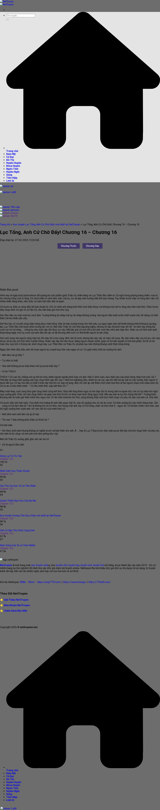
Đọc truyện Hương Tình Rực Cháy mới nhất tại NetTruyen (30, 515)
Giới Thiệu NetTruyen (16, 599)
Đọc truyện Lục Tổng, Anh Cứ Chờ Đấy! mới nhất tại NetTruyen (46, 224)
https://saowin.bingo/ (75, 582)
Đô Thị (10, 159)
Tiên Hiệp (11, 177)
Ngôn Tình (12, 168)
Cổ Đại (10, 156)
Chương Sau (92, 245)
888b (23, 582)
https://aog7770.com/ (49, 582)
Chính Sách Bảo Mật (15, 610)
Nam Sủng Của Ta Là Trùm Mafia (17, 545)
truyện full (98, 565)
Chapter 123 (6, 459)
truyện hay (73, 565)
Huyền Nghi (12, 171)
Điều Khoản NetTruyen (17, 605)
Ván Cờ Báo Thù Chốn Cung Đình (17, 530)
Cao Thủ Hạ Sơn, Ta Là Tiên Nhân (18, 485)
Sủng (9, 174)
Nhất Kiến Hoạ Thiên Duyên (15, 470)
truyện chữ (61, 565)
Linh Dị (10, 180)
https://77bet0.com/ (100, 582)
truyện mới (86, 565)
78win (31, 582)
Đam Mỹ (11, 154)
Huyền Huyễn (13, 162)
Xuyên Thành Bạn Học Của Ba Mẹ (18, 500)
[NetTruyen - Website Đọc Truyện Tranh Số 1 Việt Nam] (7, 3)
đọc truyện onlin (40, 565)
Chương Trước (68, 245)
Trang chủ (5, 224)
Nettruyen (6, 565)
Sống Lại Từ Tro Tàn (11, 456)
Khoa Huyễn (13, 165)
